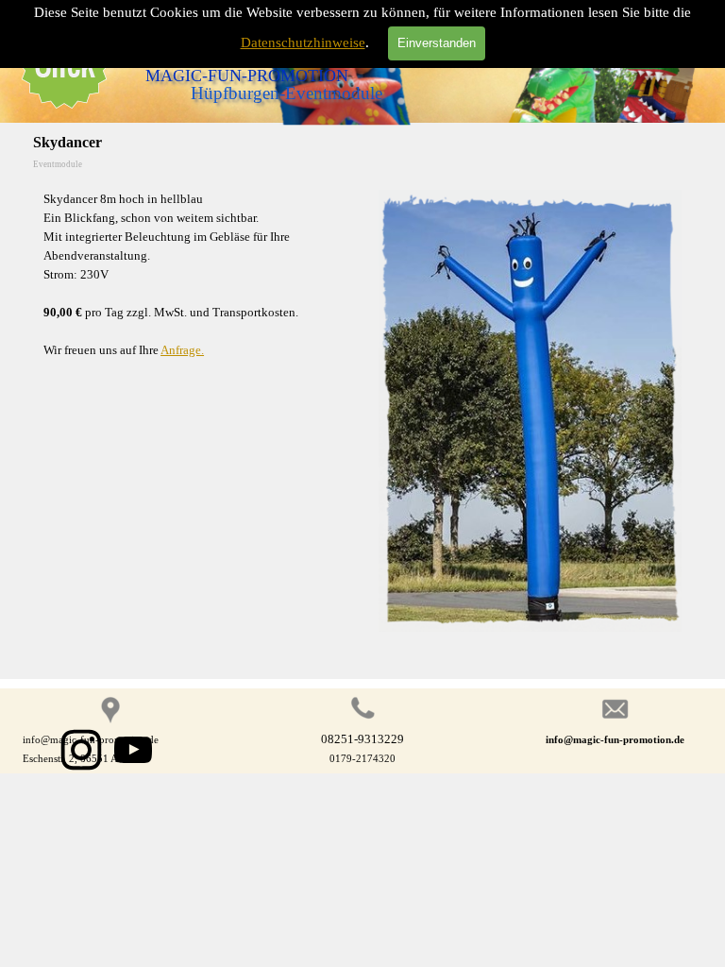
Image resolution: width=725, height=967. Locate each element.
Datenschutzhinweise (303, 42)
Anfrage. (182, 350)
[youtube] (133, 749)
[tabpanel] (194, 275)
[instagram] (81, 749)
